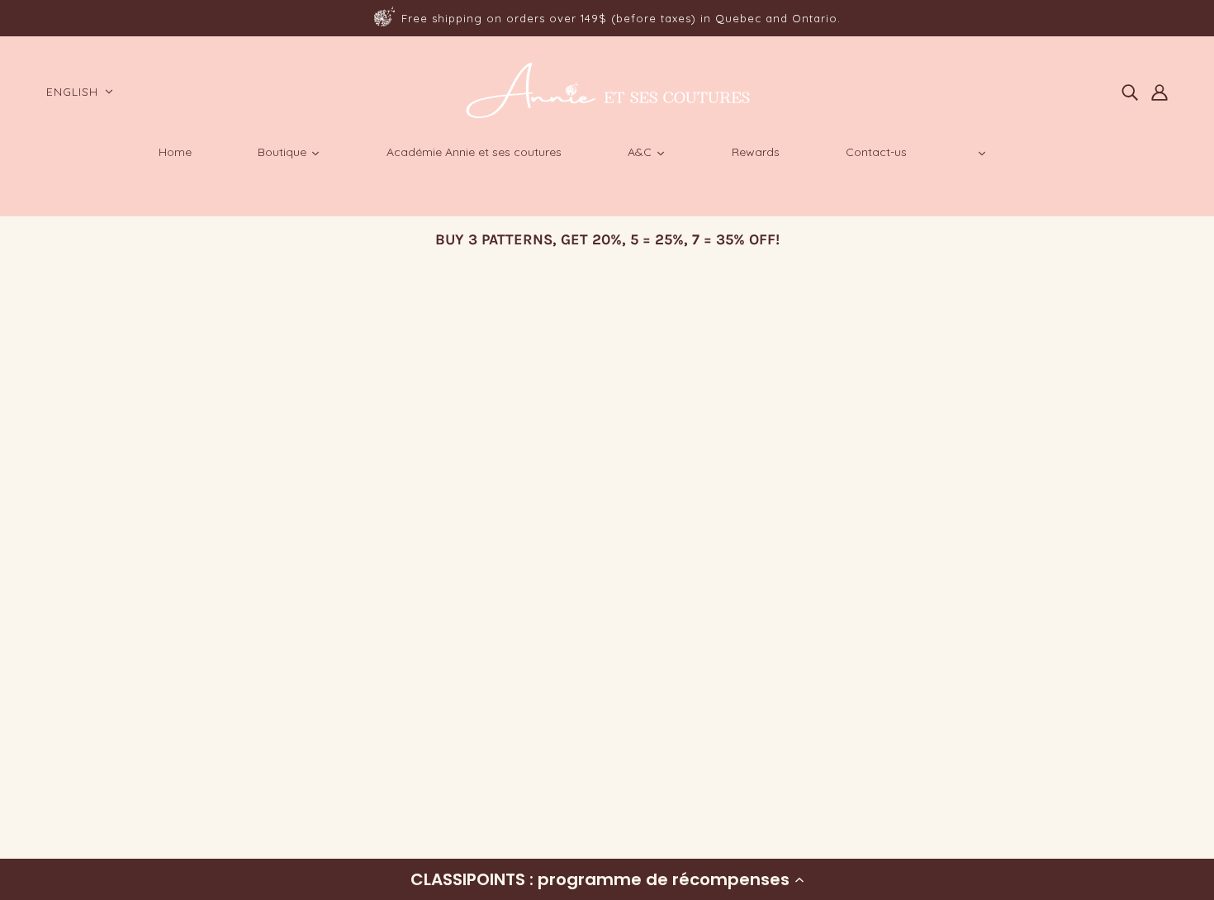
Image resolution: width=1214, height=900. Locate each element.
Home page (561, 482)
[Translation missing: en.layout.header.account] (1159, 91)
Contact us (86, 781)
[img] (1130, 91)
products (748, 482)
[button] (607, 879)
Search (74, 681)
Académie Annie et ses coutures (148, 761)
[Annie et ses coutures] (607, 115)
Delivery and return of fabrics (140, 741)
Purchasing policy (106, 701)
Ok (1138, 729)
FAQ (63, 721)
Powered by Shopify (110, 840)
